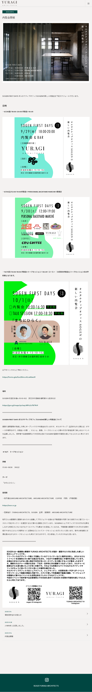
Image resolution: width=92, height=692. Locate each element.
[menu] (88, 3)
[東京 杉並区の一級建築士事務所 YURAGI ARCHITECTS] (23, 3)
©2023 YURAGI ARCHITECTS (46, 686)
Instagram (46, 679)
